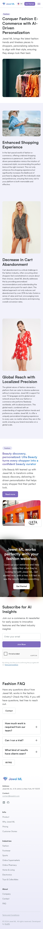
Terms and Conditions (11, 665)
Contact (9, 711)
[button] (19, 4)
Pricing (5, 826)
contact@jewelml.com (10, 796)
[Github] (8, 802)
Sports (5, 855)
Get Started (29, 4)
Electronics (7, 874)
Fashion (5, 846)
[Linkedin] (3, 802)
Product (5, 817)
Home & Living (8, 870)
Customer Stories (9, 831)
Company (6, 894)
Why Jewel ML (8, 822)
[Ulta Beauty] (21, 513)
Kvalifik (7, 924)
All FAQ (8, 762)
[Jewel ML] (8, 3)
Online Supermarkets (11, 860)
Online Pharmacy (9, 865)
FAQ (4, 903)
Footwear (6, 850)
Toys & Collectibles (10, 879)
